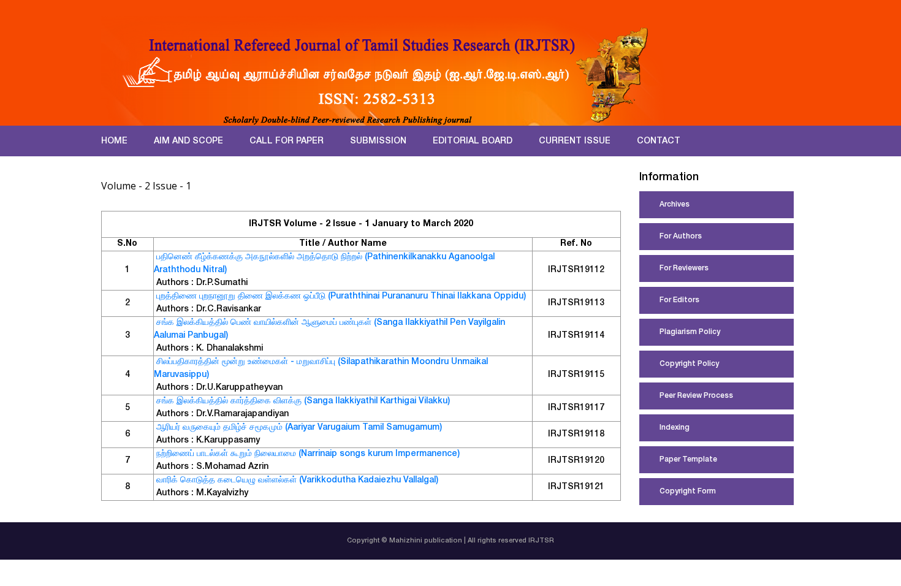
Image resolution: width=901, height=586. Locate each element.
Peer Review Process (696, 396)
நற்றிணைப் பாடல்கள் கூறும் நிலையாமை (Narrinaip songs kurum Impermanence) (308, 454)
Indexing (675, 428)
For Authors (681, 236)
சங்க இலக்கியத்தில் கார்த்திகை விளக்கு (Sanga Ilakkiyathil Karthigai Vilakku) (303, 401)
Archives (675, 204)
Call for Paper (286, 141)
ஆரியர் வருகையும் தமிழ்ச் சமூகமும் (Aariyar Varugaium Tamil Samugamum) (299, 428)
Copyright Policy (689, 364)
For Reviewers (684, 268)
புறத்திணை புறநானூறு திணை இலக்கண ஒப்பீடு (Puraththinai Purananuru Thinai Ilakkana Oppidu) (341, 296)
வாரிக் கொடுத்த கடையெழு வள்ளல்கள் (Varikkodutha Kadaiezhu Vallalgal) (297, 480)
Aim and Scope (188, 141)
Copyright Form (688, 491)
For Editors (679, 300)
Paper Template (688, 459)
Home (114, 141)
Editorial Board (472, 141)
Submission (378, 141)
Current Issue (574, 141)
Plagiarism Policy (690, 332)
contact (658, 141)
